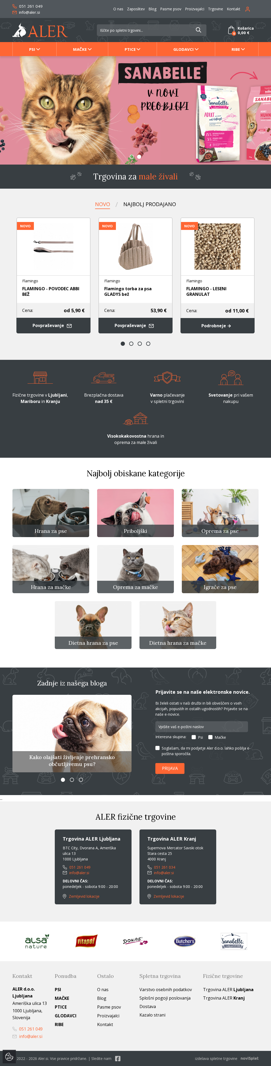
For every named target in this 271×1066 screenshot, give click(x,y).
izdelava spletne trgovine (216, 1058)
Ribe (236, 49)
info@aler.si (29, 12)
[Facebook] (117, 1058)
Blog (152, 8)
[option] (135, 110)
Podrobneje (214, 326)
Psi (32, 49)
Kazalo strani (152, 1015)
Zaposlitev (136, 8)
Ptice (130, 49)
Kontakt (233, 8)
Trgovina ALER (228, 989)
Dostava (147, 1006)
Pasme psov (170, 8)
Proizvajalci (194, 8)
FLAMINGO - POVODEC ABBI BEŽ (50, 291)
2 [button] (139, 156)
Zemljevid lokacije (84, 896)
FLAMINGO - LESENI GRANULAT (206, 291)
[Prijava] (252, 8)
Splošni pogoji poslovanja (165, 998)
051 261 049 (30, 6)
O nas (118, 8)
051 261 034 (164, 867)
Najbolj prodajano (149, 204)
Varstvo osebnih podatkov (165, 989)
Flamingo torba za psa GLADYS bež (128, 291)
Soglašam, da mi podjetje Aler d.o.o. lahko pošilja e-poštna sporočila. (206, 751)
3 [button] (140, 344)
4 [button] (148, 344)
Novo (102, 204)
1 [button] (132, 156)
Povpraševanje (49, 325)
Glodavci (183, 49)
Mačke (80, 49)
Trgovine (215, 8)
